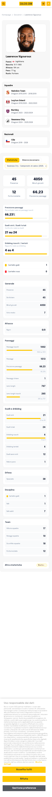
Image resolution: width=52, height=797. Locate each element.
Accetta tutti (24, 770)
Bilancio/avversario (30, 160)
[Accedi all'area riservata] (48, 4)
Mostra (41, 565)
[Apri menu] (43, 4)
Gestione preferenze (24, 788)
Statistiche (12, 160)
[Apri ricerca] (3, 4)
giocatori (18, 15)
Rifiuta (24, 779)
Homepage (6, 15)
